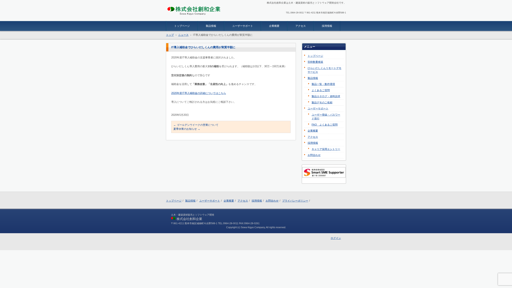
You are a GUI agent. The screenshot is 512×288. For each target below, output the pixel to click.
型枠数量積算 (315, 61)
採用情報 (327, 25)
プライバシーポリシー (295, 200)
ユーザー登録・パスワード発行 (326, 116)
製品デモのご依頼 (322, 102)
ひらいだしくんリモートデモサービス (324, 70)
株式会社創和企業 (181, 18)
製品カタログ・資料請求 (326, 96)
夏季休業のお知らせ (186, 128)
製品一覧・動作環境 (323, 84)
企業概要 (274, 25)
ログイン (336, 238)
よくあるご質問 (321, 90)
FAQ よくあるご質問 (325, 124)
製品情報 (211, 25)
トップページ (182, 25)
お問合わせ (314, 155)
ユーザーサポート (242, 25)
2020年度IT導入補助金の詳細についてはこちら (198, 93)
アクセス (300, 25)
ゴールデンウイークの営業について (195, 124)
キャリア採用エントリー (326, 149)
